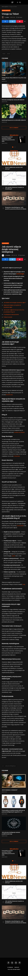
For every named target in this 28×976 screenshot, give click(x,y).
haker (4, 53)
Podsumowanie (8, 317)
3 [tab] (15, 147)
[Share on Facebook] (5, 21)
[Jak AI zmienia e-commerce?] (14, 781)
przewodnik (20, 525)
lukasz (7, 17)
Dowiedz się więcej (19, 432)
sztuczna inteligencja (10, 766)
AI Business (17, 456)
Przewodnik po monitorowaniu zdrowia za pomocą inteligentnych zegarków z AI (13, 811)
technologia (20, 274)
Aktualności (5, 243)
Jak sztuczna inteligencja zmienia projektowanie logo (11, 833)
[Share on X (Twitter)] (12, 21)
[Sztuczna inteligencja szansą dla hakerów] (14, 91)
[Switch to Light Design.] (17, 2)
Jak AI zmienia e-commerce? (9, 790)
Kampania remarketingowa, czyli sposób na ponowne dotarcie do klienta (15, 208)
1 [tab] (12, 147)
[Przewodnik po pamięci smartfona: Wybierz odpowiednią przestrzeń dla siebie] (22, 140)
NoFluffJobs (9, 395)
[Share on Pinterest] (19, 21)
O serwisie (10, 967)
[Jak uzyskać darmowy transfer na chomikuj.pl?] (14, 178)
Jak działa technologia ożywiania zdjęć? (15, 302)
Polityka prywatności (14, 969)
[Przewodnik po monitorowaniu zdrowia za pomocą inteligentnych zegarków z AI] (14, 801)
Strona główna (5, 6)
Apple (13, 556)
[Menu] (12, 2)
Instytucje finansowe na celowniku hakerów (14, 120)
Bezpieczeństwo (6, 10)
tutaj (23, 584)
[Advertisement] (14, 225)
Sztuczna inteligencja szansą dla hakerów (13, 99)
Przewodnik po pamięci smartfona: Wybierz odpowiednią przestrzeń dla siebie (8, 139)
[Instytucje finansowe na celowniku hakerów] (14, 111)
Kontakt (17, 967)
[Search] (20, 2)
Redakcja (8, 255)
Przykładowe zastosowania (11, 314)
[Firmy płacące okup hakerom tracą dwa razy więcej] (14, 69)
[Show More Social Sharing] (24, 21)
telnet (8, 53)
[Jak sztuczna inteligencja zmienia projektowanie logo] (14, 823)
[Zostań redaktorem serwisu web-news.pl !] (14, 158)
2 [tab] (14, 147)
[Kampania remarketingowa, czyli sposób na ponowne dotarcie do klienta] (14, 198)
